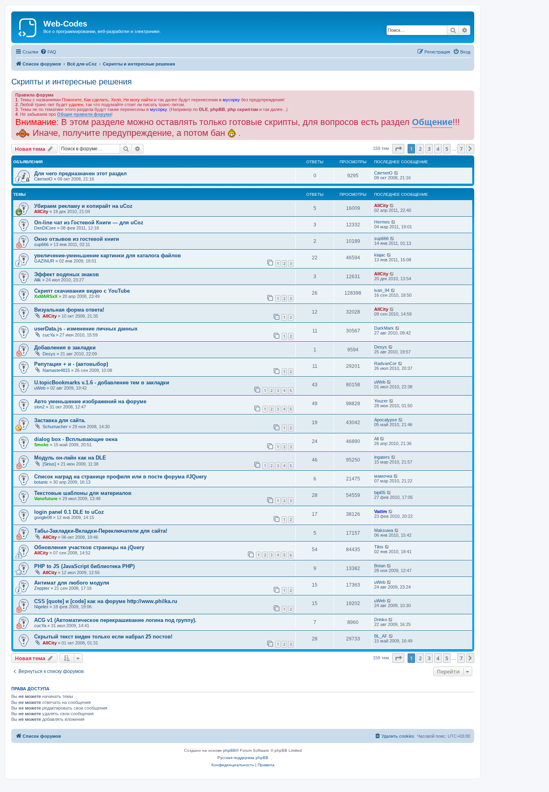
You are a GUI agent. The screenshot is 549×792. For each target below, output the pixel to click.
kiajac (379, 254)
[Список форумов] (28, 26)
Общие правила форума (84, 114)
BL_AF (380, 636)
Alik (37, 279)
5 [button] (446, 148)
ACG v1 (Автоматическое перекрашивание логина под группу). (115, 620)
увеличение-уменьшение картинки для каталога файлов (107, 255)
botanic (41, 482)
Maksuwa (383, 530)
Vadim (380, 511)
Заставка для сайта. (60, 420)
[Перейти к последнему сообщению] (396, 172)
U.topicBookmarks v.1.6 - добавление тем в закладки (101, 383)
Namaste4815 (56, 370)
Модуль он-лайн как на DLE (70, 458)
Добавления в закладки (65, 348)
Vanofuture (45, 498)
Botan (379, 565)
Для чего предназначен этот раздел (80, 173)
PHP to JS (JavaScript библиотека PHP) (84, 566)
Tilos (378, 546)
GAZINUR (44, 261)
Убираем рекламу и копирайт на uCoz (83, 206)
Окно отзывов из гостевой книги (76, 239)
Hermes (382, 222)
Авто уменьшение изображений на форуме (90, 401)
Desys (49, 353)
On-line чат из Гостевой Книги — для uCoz (88, 223)
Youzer (381, 400)
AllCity (41, 211)
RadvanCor (385, 363)
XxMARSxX (45, 296)
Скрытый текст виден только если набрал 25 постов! (103, 637)
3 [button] (429, 148)
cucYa (49, 334)
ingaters (382, 457)
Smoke (41, 444)
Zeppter (41, 588)
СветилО (43, 178)
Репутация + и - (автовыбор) (71, 364)
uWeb (39, 388)
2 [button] (420, 148)
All (376, 438)
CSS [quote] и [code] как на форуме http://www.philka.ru (105, 601)
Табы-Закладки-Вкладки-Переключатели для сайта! (100, 531)
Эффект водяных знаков (66, 274)
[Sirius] (49, 464)
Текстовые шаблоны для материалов (82, 493)
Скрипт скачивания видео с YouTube (82, 291)
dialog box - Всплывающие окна (75, 439)
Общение (432, 122)
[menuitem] (48, 52)
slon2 (39, 406)
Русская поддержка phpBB (242, 757)
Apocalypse (385, 419)
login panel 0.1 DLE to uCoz (69, 512)
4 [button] (437, 148)
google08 (43, 517)
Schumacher (55, 426)
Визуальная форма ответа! (69, 310)
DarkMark (384, 328)
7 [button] (461, 148)
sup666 (41, 244)
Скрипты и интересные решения (71, 81)
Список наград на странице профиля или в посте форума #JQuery (120, 477)
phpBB (229, 750)
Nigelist (41, 606)
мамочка (383, 476)
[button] (398, 149)
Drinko (380, 619)
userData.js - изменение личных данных (85, 329)
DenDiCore (45, 228)
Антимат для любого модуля (71, 583)
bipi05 (379, 492)
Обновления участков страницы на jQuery (89, 547)
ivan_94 (381, 290)
